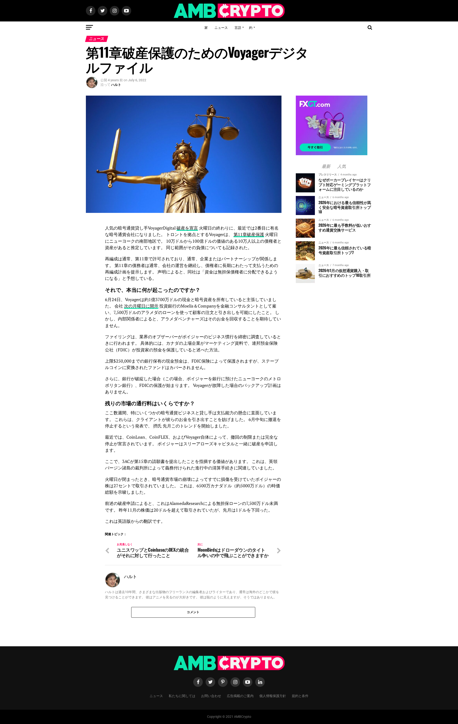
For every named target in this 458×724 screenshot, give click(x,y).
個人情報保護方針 (272, 695)
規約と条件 (300, 695)
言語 (237, 27)
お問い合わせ (211, 695)
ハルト (116, 85)
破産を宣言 (187, 228)
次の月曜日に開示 (141, 306)
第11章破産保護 (249, 234)
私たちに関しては (182, 695)
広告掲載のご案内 (240, 695)
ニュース (221, 27)
